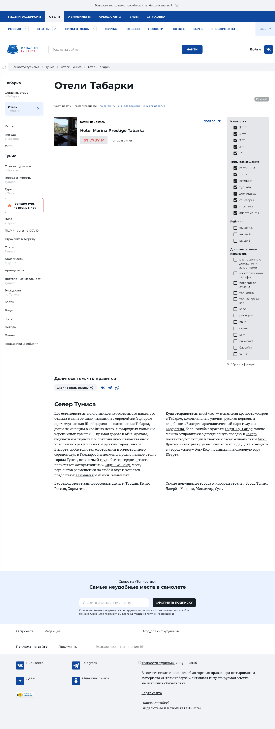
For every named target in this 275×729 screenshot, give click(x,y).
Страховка (156, 16)
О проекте (25, 631)
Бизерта (61, 449)
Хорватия (76, 489)
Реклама (261, 98)
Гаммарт (87, 454)
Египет (118, 483)
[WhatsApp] (117, 387)
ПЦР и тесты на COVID (22, 230)
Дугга (245, 444)
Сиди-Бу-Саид (117, 465)
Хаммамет (84, 475)
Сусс (218, 489)
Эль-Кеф (202, 449)
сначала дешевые (129, 105)
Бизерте (193, 424)
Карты (198, 29)
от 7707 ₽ (94, 140)
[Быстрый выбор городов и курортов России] (26, 29)
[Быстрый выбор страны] (54, 29)
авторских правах (207, 673)
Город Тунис (256, 483)
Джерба (172, 489)
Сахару (251, 434)
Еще (263, 29)
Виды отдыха (77, 29)
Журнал (111, 29)
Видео (9, 310)
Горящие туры (24, 205)
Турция (131, 483)
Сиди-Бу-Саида (238, 429)
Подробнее (212, 121)
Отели (54, 16)
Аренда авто (110, 16)
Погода (178, 29)
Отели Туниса (71, 67)
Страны (43, 29)
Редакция (52, 631)
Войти (255, 49)
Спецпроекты (223, 29)
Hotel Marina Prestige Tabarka (112, 130)
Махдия (187, 489)
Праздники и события (21, 344)
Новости (155, 29)
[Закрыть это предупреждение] (177, 5)
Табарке (175, 418)
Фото (8, 146)
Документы (68, 647)
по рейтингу (107, 105)
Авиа (79, 16)
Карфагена (175, 429)
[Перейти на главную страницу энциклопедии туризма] (22, 49)
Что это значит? (160, 5)
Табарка (13, 83)
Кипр (144, 483)
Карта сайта (152, 693)
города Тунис (65, 460)
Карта (9, 126)
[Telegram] (110, 387)
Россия (14, 29)
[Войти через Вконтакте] (268, 49)
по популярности (85, 105)
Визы (134, 16)
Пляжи (10, 335)
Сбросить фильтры (242, 364)
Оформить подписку (174, 602)
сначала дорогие (154, 105)
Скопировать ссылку (73, 388)
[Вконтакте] (102, 387)
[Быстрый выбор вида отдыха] (94, 29)
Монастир (204, 489)
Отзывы (133, 29)
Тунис (49, 67)
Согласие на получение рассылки (152, 613)
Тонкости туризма (25, 67)
